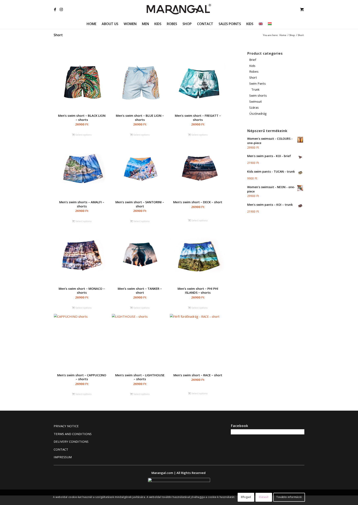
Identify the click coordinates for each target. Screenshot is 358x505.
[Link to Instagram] (61, 9)
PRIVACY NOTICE (66, 426)
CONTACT (61, 449)
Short (253, 77)
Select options (83, 134)
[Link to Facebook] (55, 9)
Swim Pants (257, 83)
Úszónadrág (258, 113)
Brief (252, 60)
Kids (252, 66)
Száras (254, 107)
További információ (289, 497)
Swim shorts (258, 95)
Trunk (255, 89)
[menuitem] (91, 24)
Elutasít (263, 497)
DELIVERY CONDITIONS (71, 441)
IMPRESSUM (63, 457)
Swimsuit (255, 101)
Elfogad (246, 497)
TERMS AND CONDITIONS (73, 434)
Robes (254, 71)
